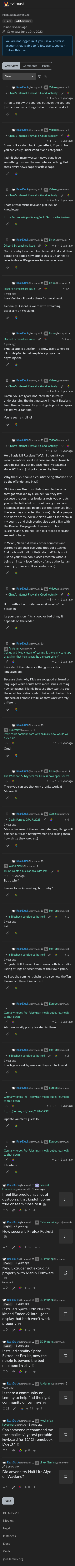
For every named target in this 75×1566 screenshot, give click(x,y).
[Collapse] (7, 87)
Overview (11, 65)
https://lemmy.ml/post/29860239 (26, 1111)
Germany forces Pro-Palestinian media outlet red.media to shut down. (36, 1015)
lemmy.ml (7, 1282)
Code (6, 1551)
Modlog (8, 1520)
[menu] (69, 4)
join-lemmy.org (13, 1559)
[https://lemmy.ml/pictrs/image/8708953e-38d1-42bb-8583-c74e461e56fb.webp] (66, 1273)
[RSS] (45, 76)
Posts (46, 65)
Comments (30, 65)
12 (7, 1408)
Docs (6, 1543)
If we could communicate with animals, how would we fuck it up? (36, 736)
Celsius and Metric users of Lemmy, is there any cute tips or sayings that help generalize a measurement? (37, 654)
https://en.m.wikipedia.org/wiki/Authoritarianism (37, 217)
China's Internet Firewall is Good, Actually (33, 93)
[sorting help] (39, 76)
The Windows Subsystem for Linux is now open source (36, 776)
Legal (6, 1528)
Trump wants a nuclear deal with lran (26, 871)
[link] (68, 93)
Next (8, 1500)
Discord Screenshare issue (19, 245)
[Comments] (66, 1199)
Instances (9, 1536)
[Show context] (62, 93)
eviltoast (17, 4)
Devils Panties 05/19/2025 (24, 820)
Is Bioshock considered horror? (26, 917)
